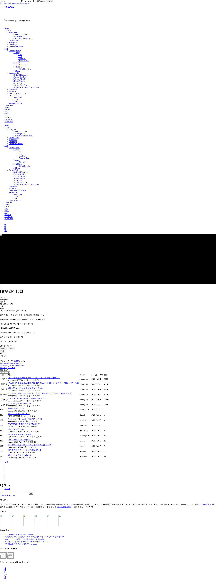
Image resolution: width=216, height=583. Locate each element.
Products (7, 127)
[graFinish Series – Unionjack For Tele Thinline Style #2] (52, 526)
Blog (6, 209)
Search (49, 1)
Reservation (8, 219)
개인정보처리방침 (64, 507)
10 (5, 485)
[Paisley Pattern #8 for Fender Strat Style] (29, 526)
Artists (6, 205)
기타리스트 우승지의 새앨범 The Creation (20, 544)
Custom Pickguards (20, 132)
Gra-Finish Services (16, 144)
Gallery (7, 207)
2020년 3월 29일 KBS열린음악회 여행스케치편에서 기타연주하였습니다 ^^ (34, 537)
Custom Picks (14, 138)
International (8, 202)
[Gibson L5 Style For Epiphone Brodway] (17, 526)
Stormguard (13, 140)
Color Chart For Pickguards (23, 136)
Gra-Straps (13, 142)
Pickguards (13, 129)
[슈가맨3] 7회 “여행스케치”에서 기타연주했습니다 (24, 539)
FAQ (6, 213)
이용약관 (205, 504)
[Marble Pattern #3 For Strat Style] (64, 526)
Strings (16, 196)
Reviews (7, 215)
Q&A (6, 211)
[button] (0, 582)
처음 (6, 462)
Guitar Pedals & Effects (17, 190)
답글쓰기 (11, 368)
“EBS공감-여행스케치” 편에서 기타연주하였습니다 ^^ (25, 542)
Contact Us (8, 217)
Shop (6, 146)
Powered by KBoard (7, 495)
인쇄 (2, 351)
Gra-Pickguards (19, 134)
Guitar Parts (18, 194)
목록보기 (3, 368)
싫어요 (11, 348)
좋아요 (4, 348)
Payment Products (15, 200)
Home (6, 125)
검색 (30, 493)
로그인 (16, 361)
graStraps (12, 188)
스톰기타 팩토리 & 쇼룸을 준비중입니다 (20, 534)
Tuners (16, 198)
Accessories (13, 192)
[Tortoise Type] (6, 526)
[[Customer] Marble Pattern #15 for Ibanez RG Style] (41, 526)
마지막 (7, 489)
